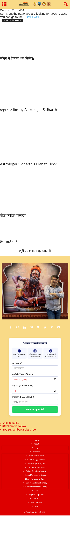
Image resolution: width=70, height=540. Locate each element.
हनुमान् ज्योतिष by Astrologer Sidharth (28, 109)
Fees (36, 490)
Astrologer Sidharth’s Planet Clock (28, 163)
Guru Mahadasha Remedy (36, 486)
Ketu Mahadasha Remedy (36, 483)
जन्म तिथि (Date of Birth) (22, 374)
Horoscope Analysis (36, 463)
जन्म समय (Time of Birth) (22, 385)
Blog (36, 506)
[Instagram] (18, 327)
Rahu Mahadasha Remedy (36, 475)
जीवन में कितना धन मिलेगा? (17, 58)
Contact (36, 498)
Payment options (36, 494)
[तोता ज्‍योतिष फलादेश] (35, 188)
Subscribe (29, 429)
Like (16, 422)
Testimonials (36, 502)
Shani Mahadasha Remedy (36, 479)
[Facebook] (11, 327)
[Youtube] (59, 327)
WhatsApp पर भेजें (35, 409)
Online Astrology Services (36, 471)
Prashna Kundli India (36, 467)
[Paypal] (38, 327)
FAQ (36, 447)
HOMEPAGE (31, 17)
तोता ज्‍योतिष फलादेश (13, 215)
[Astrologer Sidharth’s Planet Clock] (28, 136)
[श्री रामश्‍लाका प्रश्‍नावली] (35, 232)
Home (36, 440)
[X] (52, 327)
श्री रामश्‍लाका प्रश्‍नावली (35, 250)
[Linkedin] (25, 327)
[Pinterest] (45, 327)
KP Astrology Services (36, 459)
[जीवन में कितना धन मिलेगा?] (17, 38)
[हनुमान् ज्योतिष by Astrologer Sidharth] (35, 83)
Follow (21, 426)
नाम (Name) (17, 363)
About (36, 444)
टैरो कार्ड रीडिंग (9, 241)
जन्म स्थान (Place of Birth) (23, 397)
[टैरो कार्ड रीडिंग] (9, 227)
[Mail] (32, 327)
